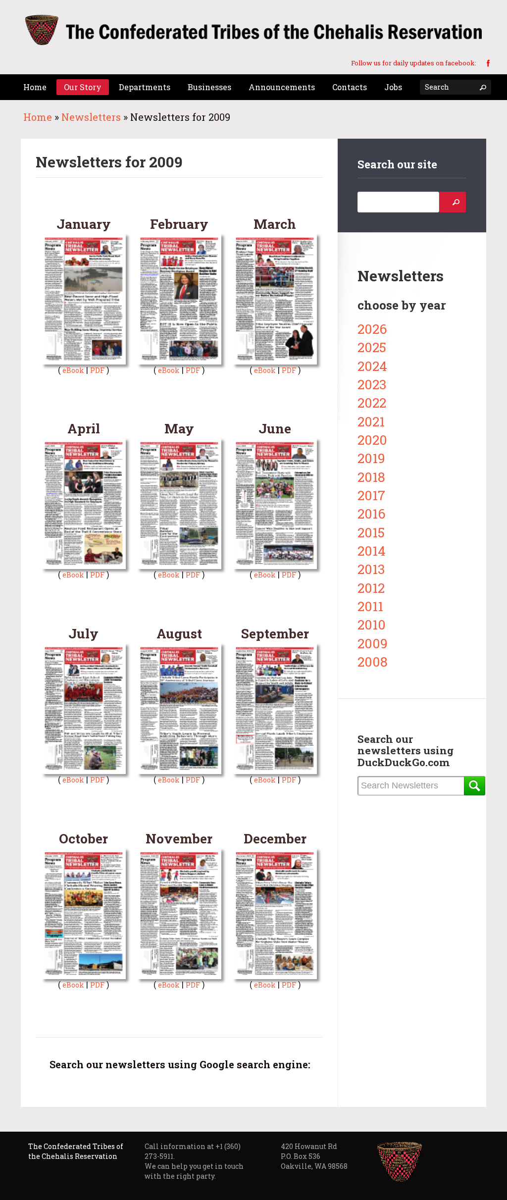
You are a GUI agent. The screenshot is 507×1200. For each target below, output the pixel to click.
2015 (371, 532)
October (83, 838)
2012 (371, 587)
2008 (372, 661)
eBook (73, 370)
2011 (370, 606)
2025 (371, 347)
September (275, 633)
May (179, 428)
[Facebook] (488, 62)
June (274, 428)
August (179, 633)
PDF (97, 370)
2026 (372, 328)
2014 (371, 550)
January (83, 223)
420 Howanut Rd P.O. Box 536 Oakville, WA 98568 (314, 1156)
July (83, 633)
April (83, 428)
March (275, 223)
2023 (371, 384)
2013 (371, 568)
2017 (371, 495)
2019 (371, 458)
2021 (371, 421)
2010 (371, 624)
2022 (371, 402)
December (275, 838)
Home (37, 116)
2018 (371, 476)
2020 (372, 439)
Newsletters (91, 116)
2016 (371, 513)
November (179, 838)
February (179, 223)
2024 (372, 365)
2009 (372, 643)
